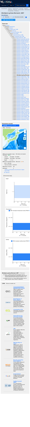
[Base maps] (24, 138)
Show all (7, 172)
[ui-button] (27, 5)
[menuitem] (4, 5)
